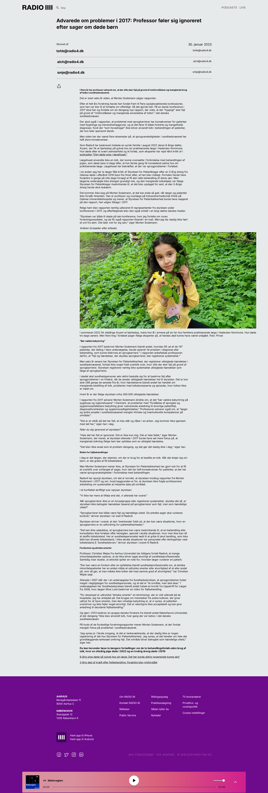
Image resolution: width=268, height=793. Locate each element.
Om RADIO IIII (127, 696)
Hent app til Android (82, 739)
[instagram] (73, 754)
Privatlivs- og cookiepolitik (190, 704)
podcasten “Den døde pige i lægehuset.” (103, 154)
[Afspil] (134, 780)
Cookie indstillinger (194, 712)
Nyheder (156, 715)
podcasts (229, 7)
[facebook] (58, 754)
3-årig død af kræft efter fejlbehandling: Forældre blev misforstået (118, 662)
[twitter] (66, 754)
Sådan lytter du (160, 709)
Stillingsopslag (159, 696)
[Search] (137, 7)
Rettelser (124, 709)
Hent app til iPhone (81, 735)
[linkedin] (81, 754)
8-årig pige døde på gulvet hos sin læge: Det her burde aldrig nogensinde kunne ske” (130, 656)
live (243, 7)
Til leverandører (192, 696)
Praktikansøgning (161, 702)
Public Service (127, 715)
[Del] (58, 84)
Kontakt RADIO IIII (129, 702)
